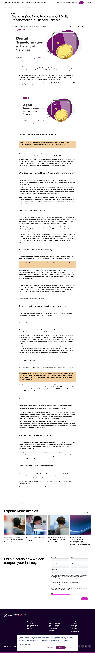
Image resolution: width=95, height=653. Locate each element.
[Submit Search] (85, 3)
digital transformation (25, 85)
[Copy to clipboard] (82, 26)
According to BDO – (24, 335)
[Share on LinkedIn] (75, 26)
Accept (60, 647)
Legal (50, 622)
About (76, 2)
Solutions (66, 2)
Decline (71, 647)
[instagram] (89, 646)
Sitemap (51, 630)
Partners (62, 2)
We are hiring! (75, 632)
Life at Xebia (74, 627)
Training (69, 2)
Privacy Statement (54, 623)
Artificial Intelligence (16, 2)
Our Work (30, 627)
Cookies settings (50, 647)
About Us (73, 622)
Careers (73, 2)
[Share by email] (78, 26)
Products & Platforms (41, 2)
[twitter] (79, 646)
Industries (58, 2)
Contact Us (74, 625)
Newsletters (74, 628)
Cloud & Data (33, 2)
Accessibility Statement (56, 627)
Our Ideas (30, 628)
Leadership (74, 623)
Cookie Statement (54, 625)
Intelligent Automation (25, 2)
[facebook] (82, 646)
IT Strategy (21, 502)
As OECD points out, (24, 217)
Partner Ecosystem (33, 625)
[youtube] (86, 646)
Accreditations (53, 628)
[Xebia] (7, 2)
